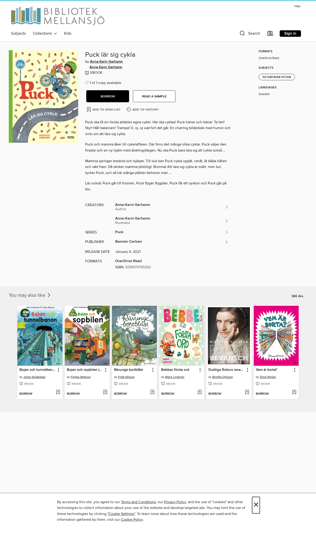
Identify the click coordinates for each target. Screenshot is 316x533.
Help (297, 6)
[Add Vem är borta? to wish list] (294, 393)
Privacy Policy (175, 502)
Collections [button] (43, 33)
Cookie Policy (132, 519)
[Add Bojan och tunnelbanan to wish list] (58, 393)
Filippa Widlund (80, 377)
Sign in (290, 33)
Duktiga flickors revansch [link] (226, 370)
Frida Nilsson (126, 377)
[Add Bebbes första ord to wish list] (199, 393)
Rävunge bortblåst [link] (128, 370)
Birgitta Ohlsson (222, 377)
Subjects (18, 33)
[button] (249, 34)
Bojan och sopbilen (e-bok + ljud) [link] (85, 370)
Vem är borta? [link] (266, 370)
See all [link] (298, 296)
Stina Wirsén (268, 377)
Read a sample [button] (154, 96)
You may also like (27, 295)
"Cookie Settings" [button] (121, 513)
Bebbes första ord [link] (175, 370)
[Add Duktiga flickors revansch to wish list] (247, 393)
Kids (67, 33)
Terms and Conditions (138, 502)
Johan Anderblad (34, 377)
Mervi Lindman (174, 377)
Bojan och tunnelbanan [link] (37, 370)
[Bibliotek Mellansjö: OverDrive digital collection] (58, 16)
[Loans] (270, 34)
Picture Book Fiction (277, 77)
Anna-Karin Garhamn (106, 62)
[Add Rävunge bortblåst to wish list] (152, 393)
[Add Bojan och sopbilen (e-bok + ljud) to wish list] (105, 393)
